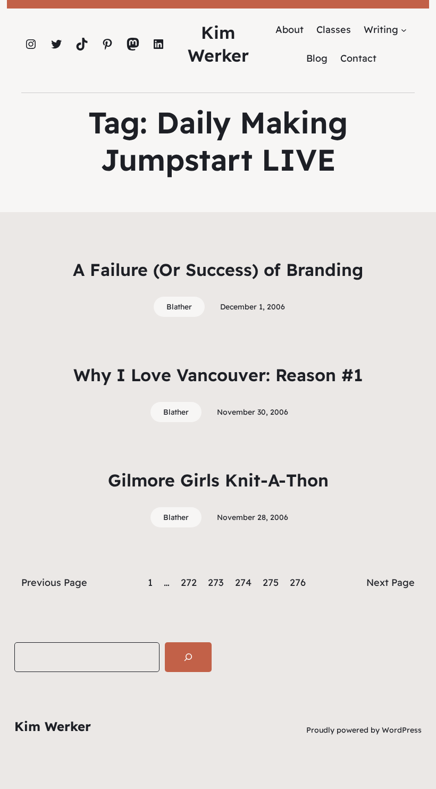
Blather (179, 307)
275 (271, 582)
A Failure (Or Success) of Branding (218, 269)
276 (298, 582)
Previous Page (54, 582)
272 (189, 582)
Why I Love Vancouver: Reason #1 (218, 374)
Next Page (390, 582)
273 (216, 582)
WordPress (402, 730)
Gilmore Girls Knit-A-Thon (218, 480)
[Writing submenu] (404, 29)
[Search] (188, 657)
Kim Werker (52, 726)
